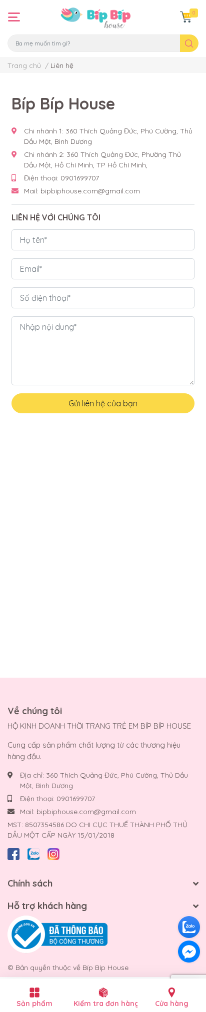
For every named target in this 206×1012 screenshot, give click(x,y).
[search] (189, 43)
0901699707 (79, 177)
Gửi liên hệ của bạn (103, 403)
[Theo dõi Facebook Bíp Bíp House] (14, 852)
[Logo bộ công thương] (58, 934)
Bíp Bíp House (105, 967)
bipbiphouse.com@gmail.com (90, 190)
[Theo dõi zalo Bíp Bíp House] (34, 852)
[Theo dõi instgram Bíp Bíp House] (54, 852)
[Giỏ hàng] (186, 17)
